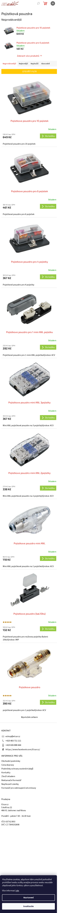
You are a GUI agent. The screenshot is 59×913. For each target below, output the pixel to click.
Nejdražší (34, 63)
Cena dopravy (7, 764)
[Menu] (53, 3)
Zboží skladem (8, 776)
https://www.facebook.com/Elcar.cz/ (22, 749)
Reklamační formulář (11, 780)
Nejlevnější (23, 63)
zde (17, 890)
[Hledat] (38, 3)
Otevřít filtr (29, 71)
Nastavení (28, 897)
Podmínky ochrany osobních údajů (17, 768)
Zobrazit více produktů (28, 55)
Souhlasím (28, 906)
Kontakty (5, 772)
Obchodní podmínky (10, 761)
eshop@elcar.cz (12, 736)
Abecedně (45, 63)
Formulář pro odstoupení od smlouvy (18, 787)
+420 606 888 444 (13, 745)
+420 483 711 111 (13, 740)
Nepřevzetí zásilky (10, 784)
